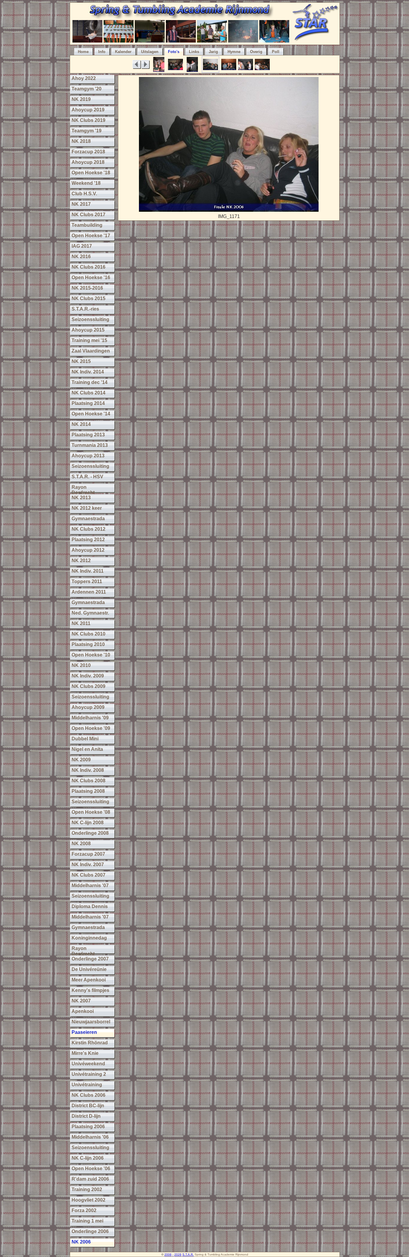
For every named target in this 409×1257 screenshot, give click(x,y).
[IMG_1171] (229, 210)
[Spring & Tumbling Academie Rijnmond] (180, 17)
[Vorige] (136, 64)
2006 (168, 1254)
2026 (177, 1254)
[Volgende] (145, 64)
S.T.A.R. (188, 1254)
